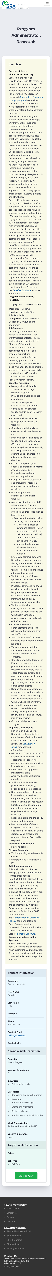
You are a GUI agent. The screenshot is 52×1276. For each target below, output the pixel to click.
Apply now (17, 304)
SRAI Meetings (13, 1235)
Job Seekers (12, 1208)
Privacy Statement (15, 1248)
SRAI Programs (14, 1240)
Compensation (20, 917)
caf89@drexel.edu (17, 1035)
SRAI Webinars (13, 1244)
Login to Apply (26, 1176)
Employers (11, 1212)
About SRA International (18, 1231)
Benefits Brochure (22, 290)
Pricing (10, 1217)
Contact (10, 1221)
